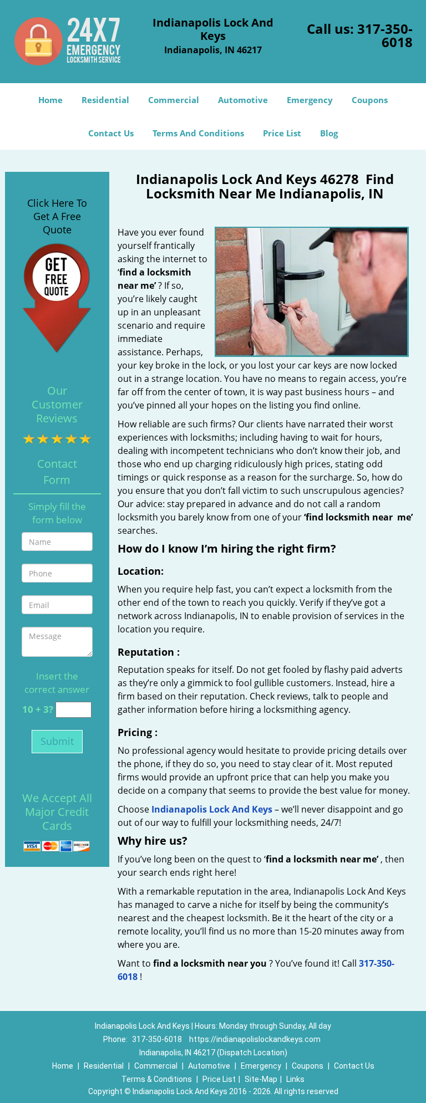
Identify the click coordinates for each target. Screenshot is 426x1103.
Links (295, 1079)
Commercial (173, 99)
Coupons (370, 99)
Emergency (310, 99)
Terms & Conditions (156, 1079)
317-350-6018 (385, 35)
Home (50, 99)
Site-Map (261, 1079)
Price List (282, 133)
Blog (329, 133)
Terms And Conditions (198, 133)
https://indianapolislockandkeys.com (255, 1039)
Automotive (243, 99)
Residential (105, 99)
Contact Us (111, 133)
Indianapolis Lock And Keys (211, 809)
